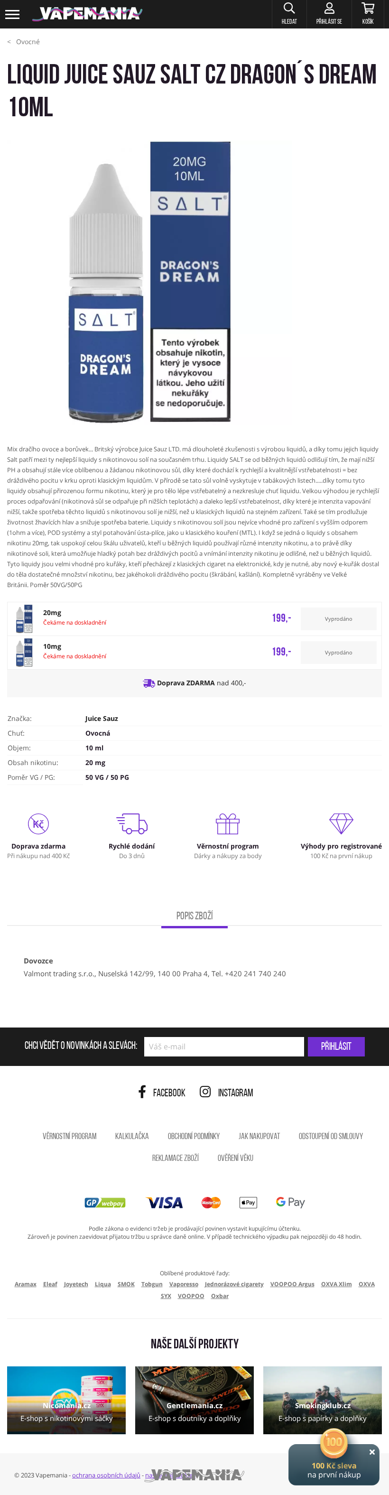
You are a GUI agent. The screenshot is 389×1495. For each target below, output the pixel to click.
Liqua (103, 1284)
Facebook (169, 1093)
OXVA (367, 1284)
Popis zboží (194, 916)
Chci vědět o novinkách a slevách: (81, 1046)
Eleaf (50, 1284)
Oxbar (220, 1296)
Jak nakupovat (259, 1137)
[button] (289, 14)
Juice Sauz (101, 718)
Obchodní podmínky (194, 1137)
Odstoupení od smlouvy (331, 1137)
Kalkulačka (132, 1137)
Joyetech (76, 1284)
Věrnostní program (69, 1137)
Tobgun (152, 1284)
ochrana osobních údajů (106, 1475)
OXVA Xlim (336, 1284)
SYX (166, 1296)
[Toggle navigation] (13, 14)
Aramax (26, 1284)
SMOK (126, 1284)
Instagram (235, 1093)
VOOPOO (191, 1296)
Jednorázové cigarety (234, 1284)
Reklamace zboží (175, 1159)
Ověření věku (235, 1159)
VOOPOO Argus (292, 1284)
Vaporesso (183, 1284)
